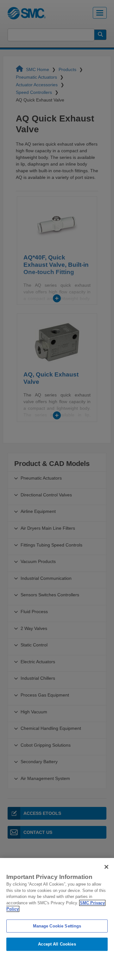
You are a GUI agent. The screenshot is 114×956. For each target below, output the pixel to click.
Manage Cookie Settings (57, 926)
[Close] (106, 867)
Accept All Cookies (57, 944)
